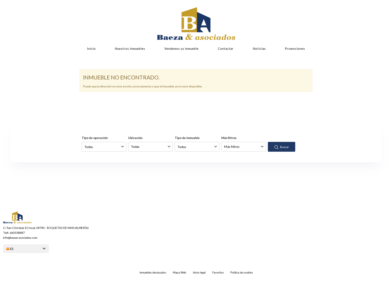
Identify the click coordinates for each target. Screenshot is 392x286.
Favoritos (218, 272)
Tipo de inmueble (187, 138)
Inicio (91, 48)
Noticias (259, 48)
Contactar (226, 48)
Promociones (295, 48)
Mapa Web (179, 272)
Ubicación (135, 138)
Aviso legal (199, 272)
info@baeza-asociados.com (20, 237)
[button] (26, 248)
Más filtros (228, 138)
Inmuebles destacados (152, 272)
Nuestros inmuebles (130, 48)
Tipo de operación (95, 138)
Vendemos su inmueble (181, 48)
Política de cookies (242, 272)
